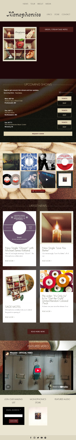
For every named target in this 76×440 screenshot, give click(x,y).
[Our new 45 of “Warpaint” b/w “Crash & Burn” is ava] (64, 161)
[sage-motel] (20, 28)
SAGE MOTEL (13, 307)
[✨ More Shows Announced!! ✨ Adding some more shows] (11, 161)
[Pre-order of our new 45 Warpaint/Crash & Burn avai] (11, 179)
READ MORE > (10, 261)
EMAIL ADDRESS (13, 410)
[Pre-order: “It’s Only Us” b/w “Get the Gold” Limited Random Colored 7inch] (56, 281)
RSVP (64, 103)
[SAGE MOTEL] (19, 286)
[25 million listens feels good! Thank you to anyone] (64, 179)
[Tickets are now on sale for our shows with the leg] (29, 161)
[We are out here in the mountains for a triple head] (46, 179)
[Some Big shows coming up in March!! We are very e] (46, 161)
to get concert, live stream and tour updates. (21, 90)
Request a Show (38, 133)
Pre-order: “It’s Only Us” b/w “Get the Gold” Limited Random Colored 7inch (55, 300)
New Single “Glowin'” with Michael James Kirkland (19, 249)
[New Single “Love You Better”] (56, 227)
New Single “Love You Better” (54, 249)
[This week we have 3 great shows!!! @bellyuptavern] (29, 179)
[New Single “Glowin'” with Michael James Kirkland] (19, 227)
